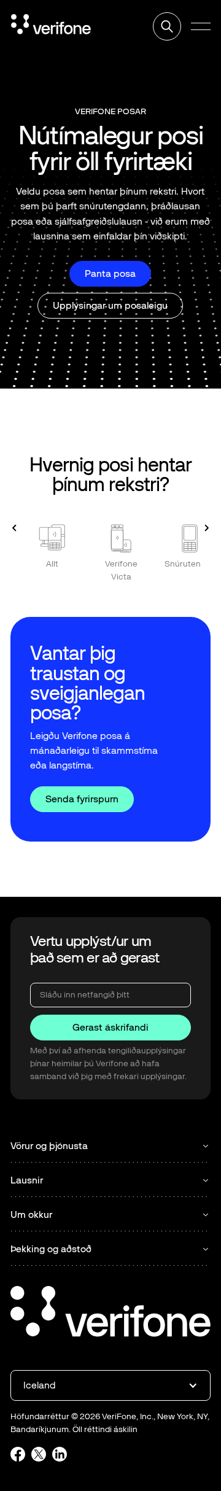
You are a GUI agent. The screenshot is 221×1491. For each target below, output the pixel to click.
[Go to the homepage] (110, 1313)
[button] (201, 26)
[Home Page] (50, 26)
